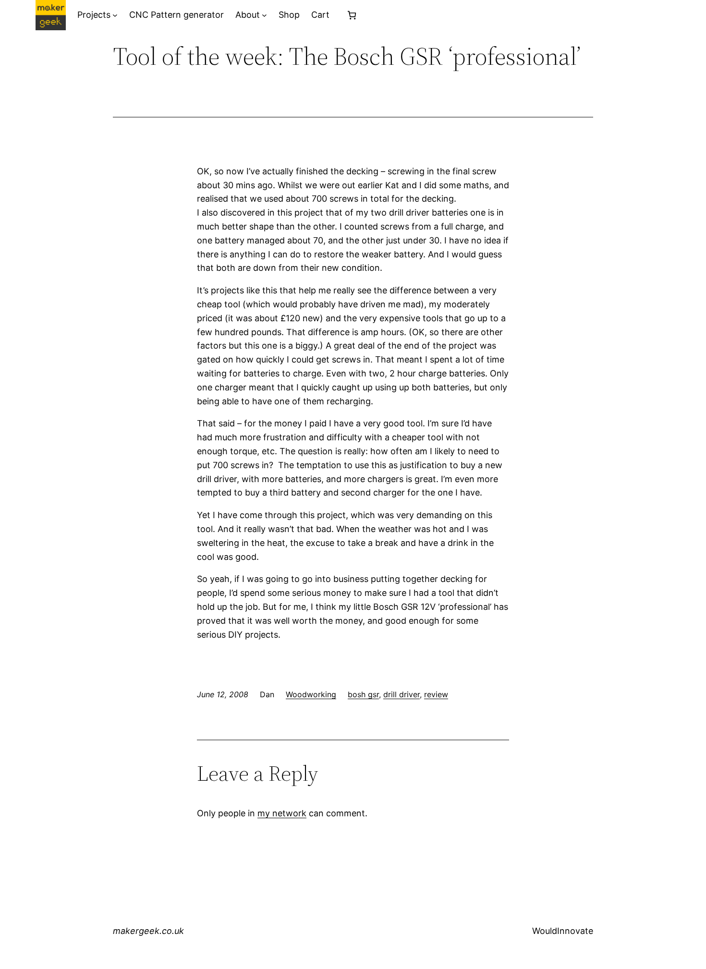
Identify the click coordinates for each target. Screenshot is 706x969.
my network (281, 813)
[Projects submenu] (115, 15)
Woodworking (311, 694)
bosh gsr (363, 694)
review (436, 694)
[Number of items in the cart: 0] (352, 15)
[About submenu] (264, 15)
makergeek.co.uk (148, 931)
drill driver (401, 694)
